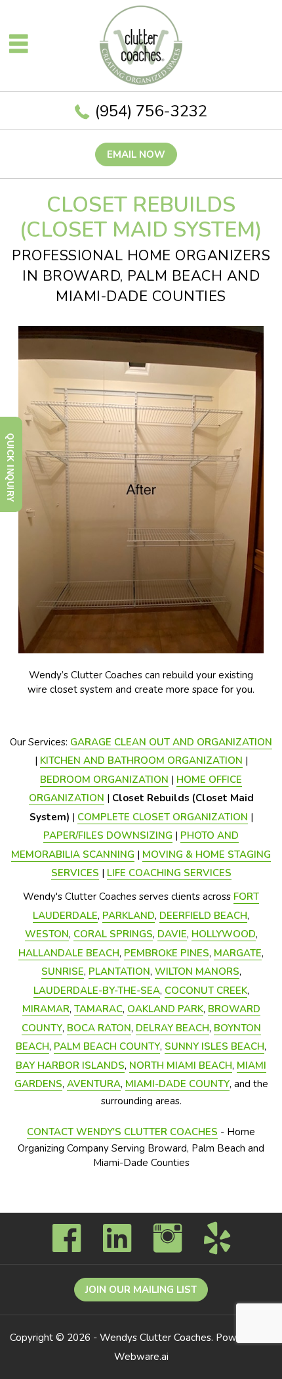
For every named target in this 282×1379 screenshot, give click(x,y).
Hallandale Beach (68, 953)
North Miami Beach (180, 1065)
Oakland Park (165, 1009)
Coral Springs (113, 934)
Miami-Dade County (177, 1083)
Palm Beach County (107, 1046)
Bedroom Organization (104, 779)
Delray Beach (172, 1028)
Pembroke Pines (166, 953)
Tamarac (98, 1009)
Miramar (46, 1009)
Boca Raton (99, 1028)
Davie (172, 934)
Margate (238, 953)
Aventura (94, 1083)
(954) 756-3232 (151, 111)
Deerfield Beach (203, 915)
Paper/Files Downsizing (107, 835)
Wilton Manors (197, 971)
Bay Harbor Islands (70, 1065)
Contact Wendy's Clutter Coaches (122, 1131)
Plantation (119, 971)
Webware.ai (141, 1356)
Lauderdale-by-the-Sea (96, 990)
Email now (136, 154)
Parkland (128, 915)
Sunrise (62, 971)
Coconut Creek (206, 990)
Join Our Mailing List (141, 1289)
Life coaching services (169, 872)
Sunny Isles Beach (214, 1046)
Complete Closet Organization (162, 817)
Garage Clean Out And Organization (171, 742)
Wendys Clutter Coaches (155, 1337)
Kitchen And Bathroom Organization (141, 760)
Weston (47, 934)
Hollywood (223, 934)
